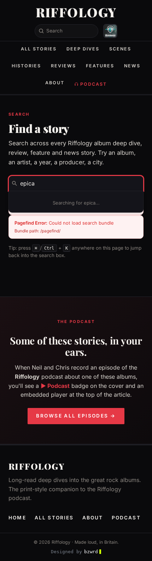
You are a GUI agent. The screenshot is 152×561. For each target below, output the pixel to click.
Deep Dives (82, 48)
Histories (26, 65)
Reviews (63, 65)
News (132, 65)
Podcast (93, 84)
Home (17, 517)
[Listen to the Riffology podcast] (110, 31)
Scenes (120, 48)
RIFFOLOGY (76, 12)
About (54, 82)
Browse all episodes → (76, 416)
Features (100, 65)
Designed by (74, 551)
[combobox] (76, 183)
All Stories (39, 48)
